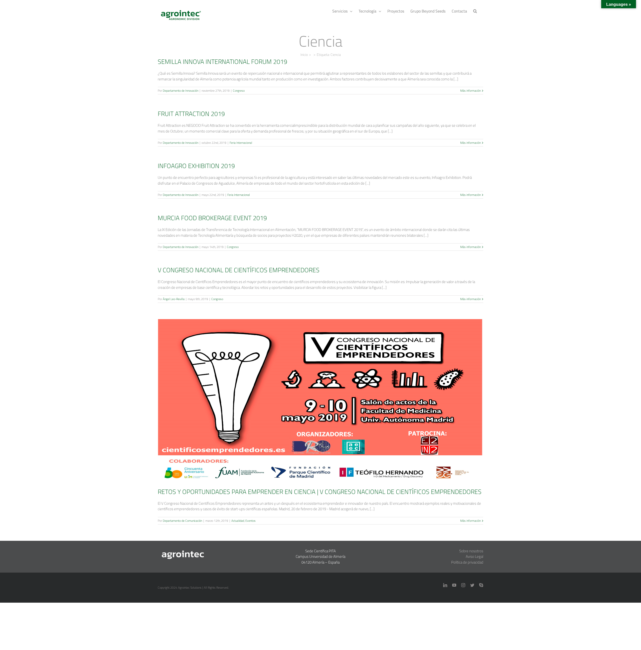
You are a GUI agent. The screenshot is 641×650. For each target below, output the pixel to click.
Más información (470, 90)
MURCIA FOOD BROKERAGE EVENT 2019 (212, 218)
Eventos (328, 409)
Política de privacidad (467, 562)
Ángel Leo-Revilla (174, 299)
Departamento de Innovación (180, 90)
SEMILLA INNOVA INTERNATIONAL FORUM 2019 (222, 61)
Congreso (239, 90)
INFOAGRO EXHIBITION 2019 (196, 166)
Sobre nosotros (471, 551)
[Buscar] (475, 10)
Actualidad (314, 409)
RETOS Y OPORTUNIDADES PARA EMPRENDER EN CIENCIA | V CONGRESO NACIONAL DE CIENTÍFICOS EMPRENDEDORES (320, 393)
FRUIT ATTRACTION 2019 (191, 113)
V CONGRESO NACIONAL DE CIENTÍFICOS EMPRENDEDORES (238, 270)
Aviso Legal (474, 556)
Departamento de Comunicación (182, 521)
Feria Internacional (241, 143)
